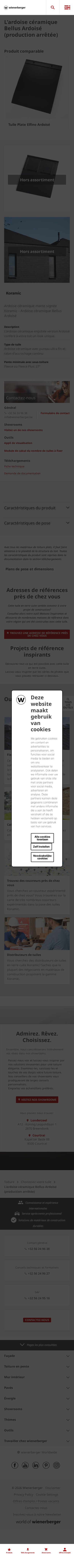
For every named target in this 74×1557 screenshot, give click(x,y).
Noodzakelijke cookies (42, 857)
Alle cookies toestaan (42, 838)
